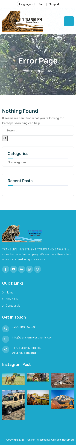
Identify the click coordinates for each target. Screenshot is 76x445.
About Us (12, 299)
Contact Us (13, 305)
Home (28, 70)
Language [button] (25, 4)
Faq (41, 4)
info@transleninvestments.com (32, 337)
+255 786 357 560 (24, 327)
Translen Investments (37, 439)
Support (54, 4)
